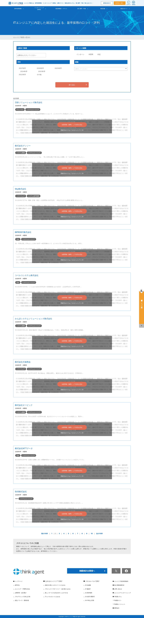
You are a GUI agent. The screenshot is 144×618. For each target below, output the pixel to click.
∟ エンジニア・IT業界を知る (21, 589)
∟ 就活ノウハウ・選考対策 (21, 600)
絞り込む (72, 85)
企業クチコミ (60, 3)
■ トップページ (17, 581)
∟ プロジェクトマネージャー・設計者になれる (56, 589)
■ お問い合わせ (117, 589)
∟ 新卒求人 (16, 585)
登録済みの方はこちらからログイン (71, 130)
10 (92, 533)
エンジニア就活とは (29, 3)
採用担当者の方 (107, 3)
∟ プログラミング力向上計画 (21, 596)
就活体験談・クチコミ (61, 8)
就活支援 (102, 8)
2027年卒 (22, 68)
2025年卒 (58, 68)
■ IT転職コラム (117, 596)
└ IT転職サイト (117, 600)
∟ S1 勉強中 (87, 589)
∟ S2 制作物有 (87, 593)
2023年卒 (41, 71)
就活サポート (124, 8)
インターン (80, 54)
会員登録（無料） (119, 3)
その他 (38, 74)
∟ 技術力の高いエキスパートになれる (54, 585)
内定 (99, 54)
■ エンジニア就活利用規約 (120, 581)
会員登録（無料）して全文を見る (72, 124)
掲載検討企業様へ (87, 571)
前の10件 (44, 533)
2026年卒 (40, 68)
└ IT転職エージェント (119, 604)
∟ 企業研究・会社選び (19, 593)
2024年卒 (23, 71)
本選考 (90, 54)
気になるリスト (88, 3)
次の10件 (99, 533)
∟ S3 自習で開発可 (89, 596)
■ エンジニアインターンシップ (122, 593)
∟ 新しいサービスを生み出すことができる (55, 593)
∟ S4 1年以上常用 (88, 600)
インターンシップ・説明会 (49, 3)
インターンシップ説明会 (39, 8)
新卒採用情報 (38, 3)
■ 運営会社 (116, 608)
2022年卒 (22, 74)
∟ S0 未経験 (87, 585)
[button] (100, 69)
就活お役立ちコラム (70, 3)
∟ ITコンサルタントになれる (51, 596)
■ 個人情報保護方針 (118, 585)
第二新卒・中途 (79, 3)
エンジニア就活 (18, 37)
